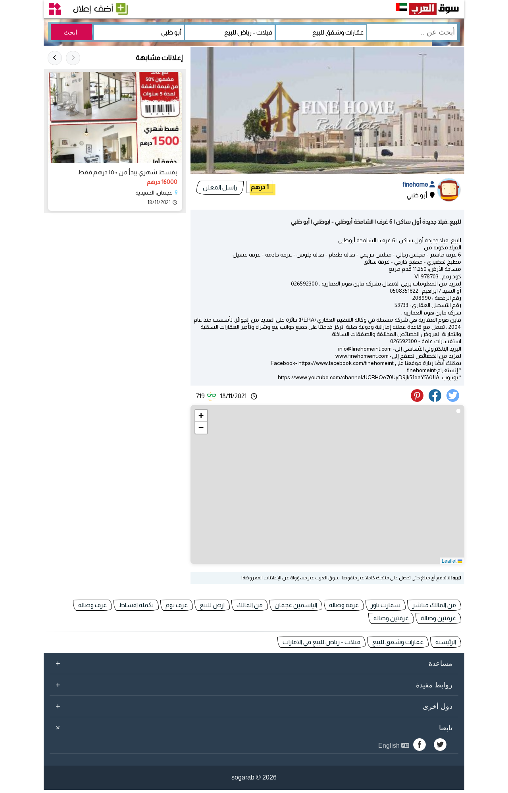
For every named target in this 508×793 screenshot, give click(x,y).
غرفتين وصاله (391, 618)
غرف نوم (176, 605)
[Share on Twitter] (454, 399)
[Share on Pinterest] (419, 399)
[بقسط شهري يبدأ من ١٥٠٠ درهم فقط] (115, 117)
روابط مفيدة (254, 684)
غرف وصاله (92, 605)
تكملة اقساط (136, 605)
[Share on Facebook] (436, 399)
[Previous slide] (73, 58)
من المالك (250, 605)
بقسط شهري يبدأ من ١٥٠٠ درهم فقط (127, 172)
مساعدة (254, 663)
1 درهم (260, 186)
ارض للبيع (212, 605)
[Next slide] (55, 58)
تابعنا (252, 727)
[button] (201, 416)
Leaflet (450, 560)
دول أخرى (254, 706)
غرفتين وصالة (438, 618)
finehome (415, 184)
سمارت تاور (385, 605)
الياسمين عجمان (296, 605)
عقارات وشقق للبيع (397, 642)
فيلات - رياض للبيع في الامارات (321, 642)
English (389, 745)
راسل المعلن (220, 187)
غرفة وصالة (344, 605)
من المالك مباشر (434, 605)
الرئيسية (445, 642)
